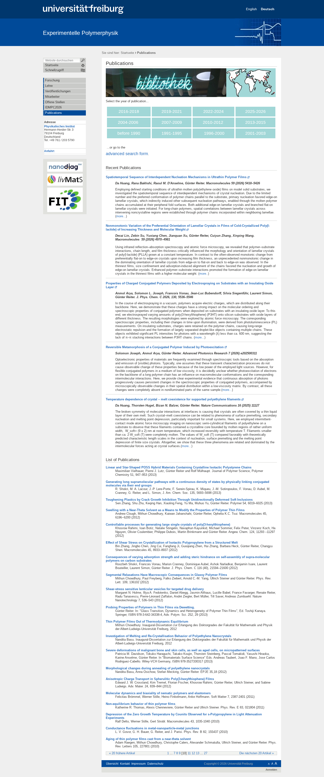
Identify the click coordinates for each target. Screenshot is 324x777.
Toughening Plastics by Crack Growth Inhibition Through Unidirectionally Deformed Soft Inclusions (179, 499)
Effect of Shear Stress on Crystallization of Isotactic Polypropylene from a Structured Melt (172, 542)
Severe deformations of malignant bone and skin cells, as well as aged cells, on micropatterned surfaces (183, 650)
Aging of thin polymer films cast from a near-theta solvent (148, 739)
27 (205, 753)
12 (193, 753)
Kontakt (125, 763)
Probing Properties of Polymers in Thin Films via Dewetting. (150, 607)
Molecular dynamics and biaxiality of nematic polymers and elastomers (158, 693)
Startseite (127, 53)
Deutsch (268, 9)
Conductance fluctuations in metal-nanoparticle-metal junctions (152, 728)
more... (121, 216)
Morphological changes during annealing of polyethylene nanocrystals (158, 668)
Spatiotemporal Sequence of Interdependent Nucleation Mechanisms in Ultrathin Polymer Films (176, 177)
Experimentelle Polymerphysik (80, 33)
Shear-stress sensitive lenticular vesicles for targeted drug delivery (155, 589)
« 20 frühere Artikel (122, 753)
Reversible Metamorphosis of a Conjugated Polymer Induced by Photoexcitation (165, 347)
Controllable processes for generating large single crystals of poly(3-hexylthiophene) (168, 524)
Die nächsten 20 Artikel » (256, 753)
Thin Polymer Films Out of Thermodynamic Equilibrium (147, 621)
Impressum (138, 763)
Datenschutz (155, 763)
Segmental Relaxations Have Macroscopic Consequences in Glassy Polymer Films (166, 575)
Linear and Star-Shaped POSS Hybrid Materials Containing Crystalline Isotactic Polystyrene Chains (178, 467)
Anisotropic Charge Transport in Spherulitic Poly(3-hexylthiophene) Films (160, 679)
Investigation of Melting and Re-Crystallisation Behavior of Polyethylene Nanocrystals (168, 636)
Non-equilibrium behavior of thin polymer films (140, 704)
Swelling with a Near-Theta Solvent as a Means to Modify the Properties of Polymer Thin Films (175, 510)
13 (197, 753)
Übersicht (112, 763)
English (252, 9)
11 (189, 753)
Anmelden (271, 769)
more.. (203, 273)
